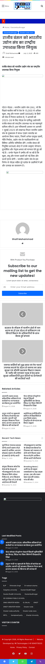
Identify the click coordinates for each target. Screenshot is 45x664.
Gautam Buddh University (12, 594)
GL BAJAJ (26, 602)
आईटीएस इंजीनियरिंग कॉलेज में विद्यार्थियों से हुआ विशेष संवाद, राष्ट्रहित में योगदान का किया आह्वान (33, 418)
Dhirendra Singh (15, 586)
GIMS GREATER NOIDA (11, 602)
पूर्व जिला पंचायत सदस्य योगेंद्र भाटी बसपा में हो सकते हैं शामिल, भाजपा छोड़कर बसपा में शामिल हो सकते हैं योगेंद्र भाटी (11, 450)
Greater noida (28, 607)
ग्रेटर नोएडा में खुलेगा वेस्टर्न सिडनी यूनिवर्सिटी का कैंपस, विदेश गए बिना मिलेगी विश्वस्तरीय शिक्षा (33, 401)
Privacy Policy (21, 647)
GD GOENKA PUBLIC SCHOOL (14, 598)
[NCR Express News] (22, 6)
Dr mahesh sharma (30, 586)
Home (6, 27)
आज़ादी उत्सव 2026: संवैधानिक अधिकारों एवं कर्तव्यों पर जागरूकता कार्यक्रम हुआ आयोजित (11, 399)
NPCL (5, 615)
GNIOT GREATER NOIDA (11, 607)
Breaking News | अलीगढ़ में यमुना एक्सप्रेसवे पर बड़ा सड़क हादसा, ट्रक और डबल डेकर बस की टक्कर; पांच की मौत (33, 473)
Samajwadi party (17, 615)
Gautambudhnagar (18, 27)
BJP (4, 586)
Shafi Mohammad (12, 53)
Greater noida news (27, 32)
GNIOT (36, 602)
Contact (32, 647)
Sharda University (32, 615)
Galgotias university (10, 590)
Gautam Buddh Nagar (28, 590)
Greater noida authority (11, 611)
